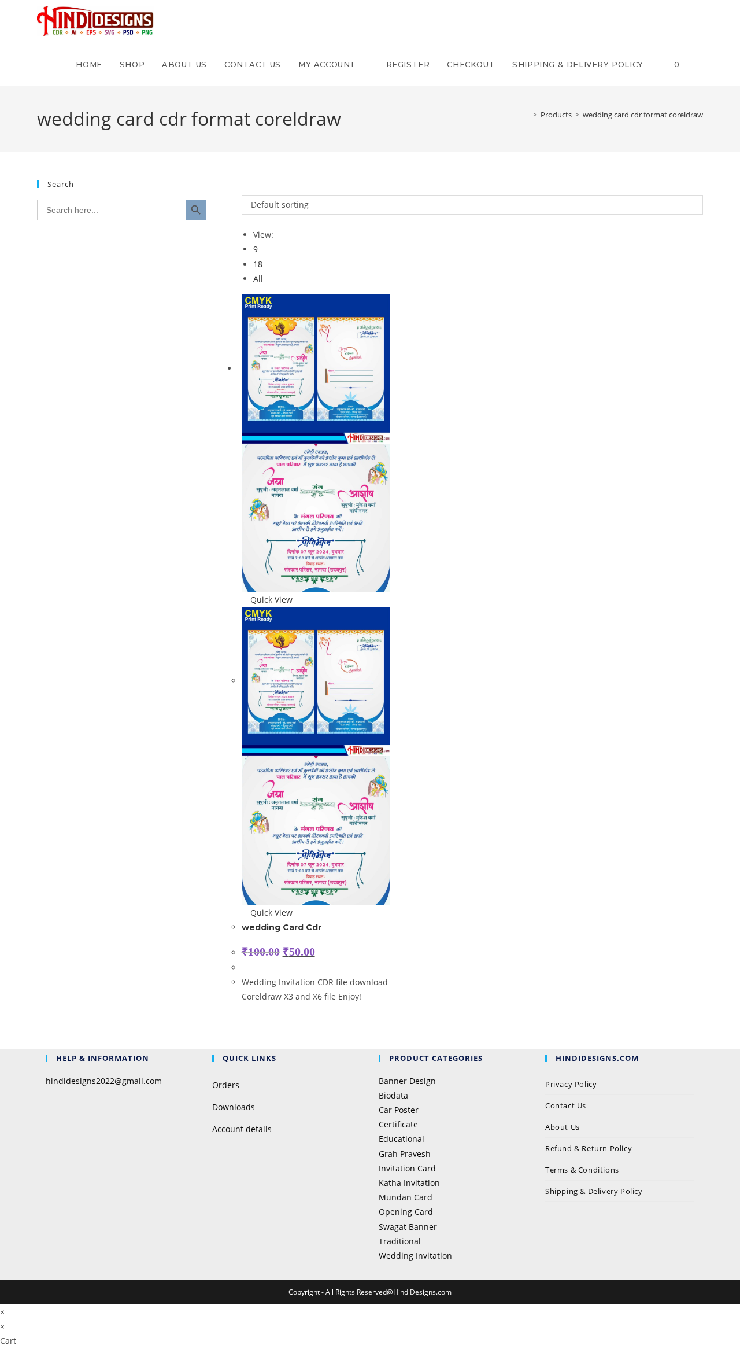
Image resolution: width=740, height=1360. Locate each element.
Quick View (270, 599)
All (258, 278)
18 (257, 264)
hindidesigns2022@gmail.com (104, 1080)
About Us (562, 1127)
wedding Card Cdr (281, 927)
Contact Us (565, 1105)
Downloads (233, 1106)
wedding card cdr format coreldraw (643, 114)
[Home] (527, 114)
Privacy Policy (572, 1084)
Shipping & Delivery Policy (594, 1191)
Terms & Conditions (582, 1169)
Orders (225, 1084)
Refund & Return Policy (588, 1148)
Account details (242, 1128)
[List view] (251, 187)
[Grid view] (245, 187)
